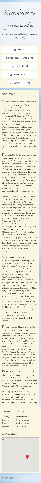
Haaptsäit (19, 49)
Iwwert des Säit (19, 66)
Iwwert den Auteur (19, 74)
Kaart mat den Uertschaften (19, 57)
